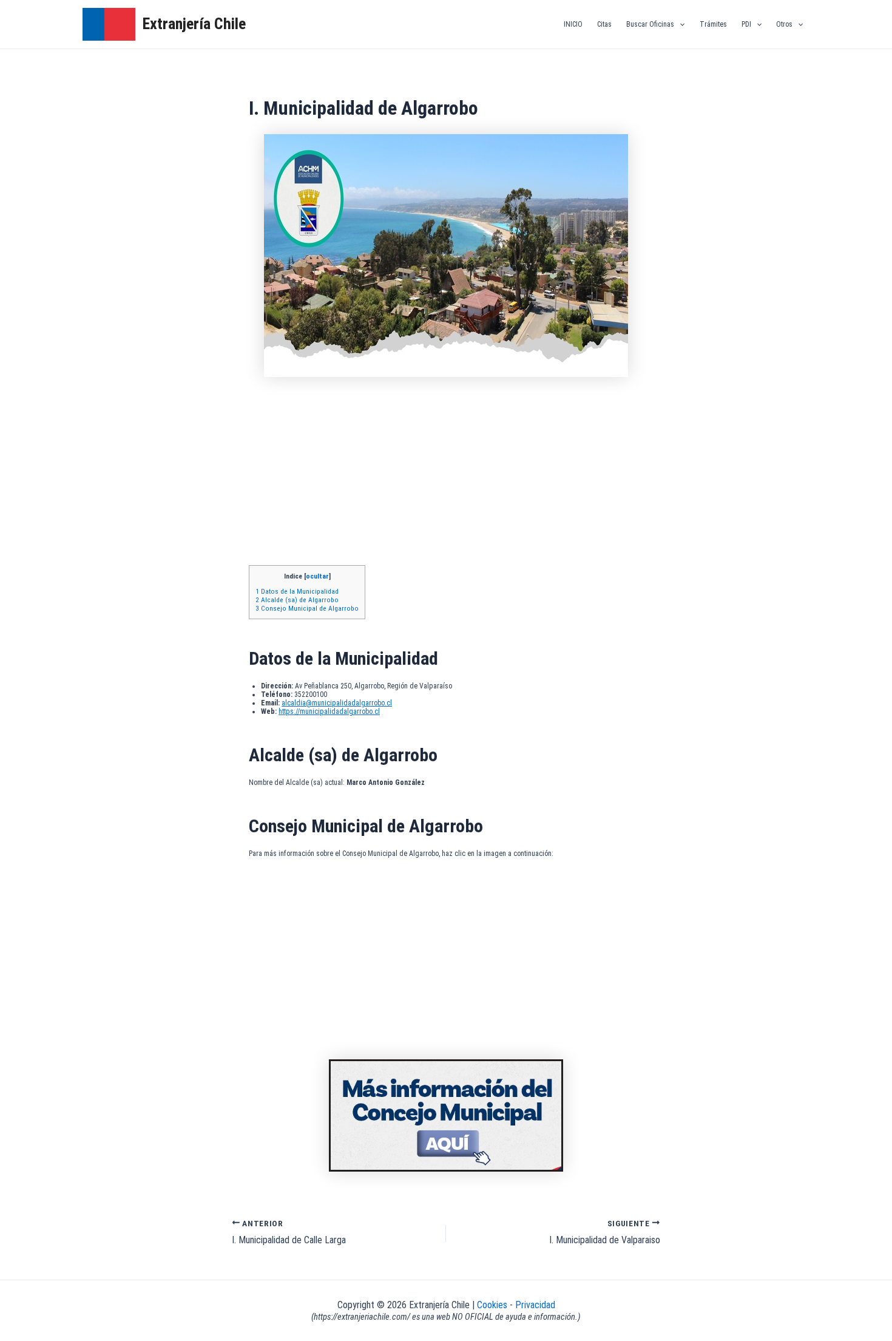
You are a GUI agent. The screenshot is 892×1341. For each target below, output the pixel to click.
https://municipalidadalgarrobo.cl (329, 711)
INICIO (573, 24)
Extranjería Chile (194, 24)
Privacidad (535, 1305)
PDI (746, 24)
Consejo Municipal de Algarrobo (307, 608)
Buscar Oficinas (650, 24)
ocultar (317, 576)
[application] (679, 24)
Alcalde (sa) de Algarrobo (297, 600)
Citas (604, 24)
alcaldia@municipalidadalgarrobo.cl (337, 703)
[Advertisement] (446, 474)
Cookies (493, 1305)
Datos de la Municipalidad (297, 591)
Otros (784, 24)
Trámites (713, 24)
